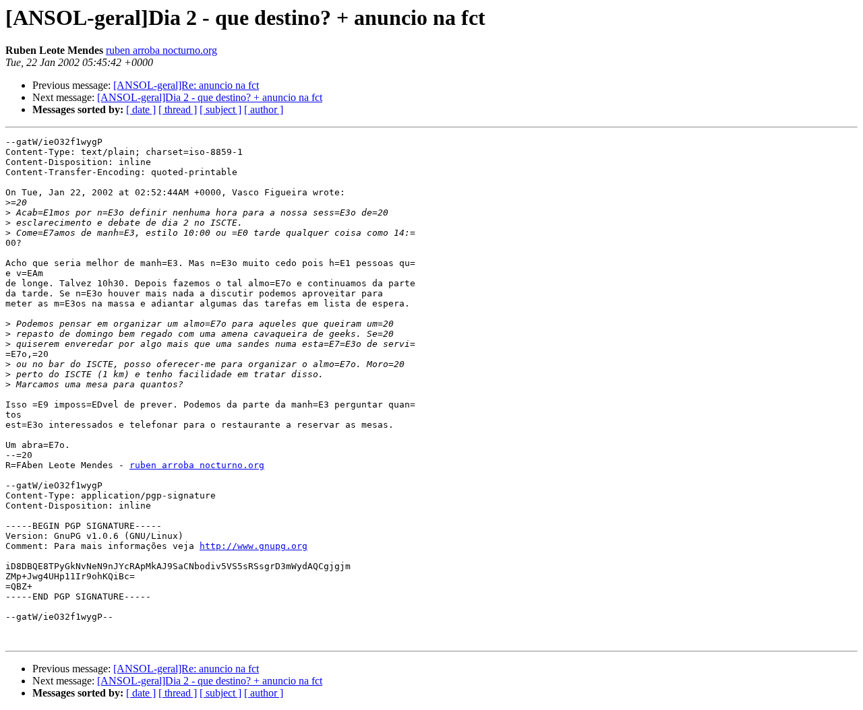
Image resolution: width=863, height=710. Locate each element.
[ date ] (141, 109)
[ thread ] (177, 109)
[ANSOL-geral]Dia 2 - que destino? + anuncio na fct (209, 97)
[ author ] (263, 109)
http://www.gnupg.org (253, 546)
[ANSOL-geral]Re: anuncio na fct (186, 85)
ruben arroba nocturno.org (161, 50)
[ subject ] (220, 109)
